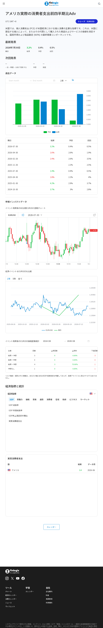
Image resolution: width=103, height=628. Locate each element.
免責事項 (49, 599)
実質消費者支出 (15, 421)
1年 (8, 278)
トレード (86, 21)
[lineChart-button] (73, 80)
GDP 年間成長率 (15, 410)
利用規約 (49, 603)
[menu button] (3, 3)
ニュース (8, 603)
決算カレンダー (11, 599)
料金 (47, 595)
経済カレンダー (11, 595)
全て (20, 278)
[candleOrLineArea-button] (23, 215)
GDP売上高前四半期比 (18, 415)
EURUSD (12, 215)
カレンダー (51, 527)
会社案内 (49, 591)
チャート (8, 591)
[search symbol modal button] (99, 3)
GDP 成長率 (14, 405)
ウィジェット (10, 606)
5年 (14, 278)
